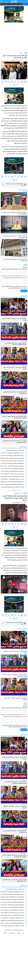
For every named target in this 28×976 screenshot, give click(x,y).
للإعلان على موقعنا (12, 932)
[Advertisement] (14, 37)
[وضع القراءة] (9, 81)
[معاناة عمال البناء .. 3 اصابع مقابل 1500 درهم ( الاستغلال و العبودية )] (14, 310)
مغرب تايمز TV (17, 493)
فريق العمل (5, 932)
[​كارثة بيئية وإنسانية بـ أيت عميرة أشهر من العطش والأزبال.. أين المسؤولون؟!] (14, 383)
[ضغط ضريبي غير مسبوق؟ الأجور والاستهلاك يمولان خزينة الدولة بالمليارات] (14, 250)
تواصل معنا (18, 932)
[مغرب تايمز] (14, 1)
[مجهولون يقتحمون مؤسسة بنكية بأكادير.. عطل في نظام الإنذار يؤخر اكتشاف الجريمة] (14, 203)
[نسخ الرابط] (5, 81)
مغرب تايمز (24, 60)
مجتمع (20, 53)
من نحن (23, 932)
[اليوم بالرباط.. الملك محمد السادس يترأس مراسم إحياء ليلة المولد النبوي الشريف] (14, 227)
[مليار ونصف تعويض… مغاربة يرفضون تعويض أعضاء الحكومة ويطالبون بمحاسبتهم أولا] (14, 334)
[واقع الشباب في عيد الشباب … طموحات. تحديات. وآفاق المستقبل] (14, 359)
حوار (21, 493)
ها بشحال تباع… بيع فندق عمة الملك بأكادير (15, 450)
